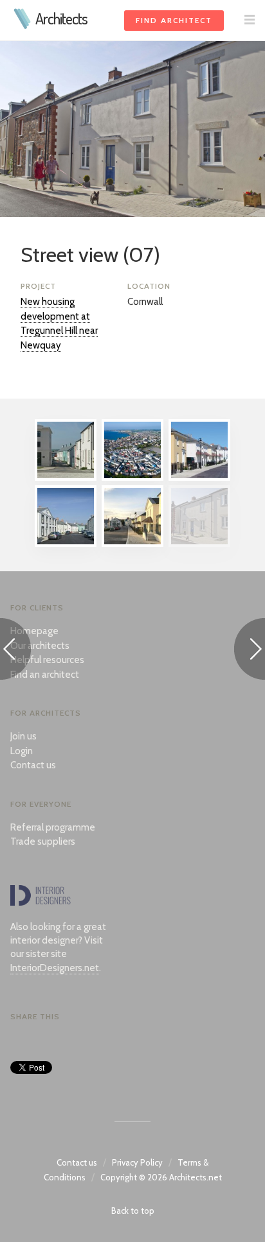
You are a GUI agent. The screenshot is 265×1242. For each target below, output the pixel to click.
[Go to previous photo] (15, 651)
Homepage (34, 631)
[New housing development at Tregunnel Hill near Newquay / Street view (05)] (65, 543)
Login (21, 751)
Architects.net (195, 1177)
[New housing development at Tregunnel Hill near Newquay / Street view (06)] (132, 543)
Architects (61, 18)
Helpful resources (47, 660)
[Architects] (22, 25)
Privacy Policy (137, 1162)
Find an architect (44, 674)
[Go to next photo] (249, 651)
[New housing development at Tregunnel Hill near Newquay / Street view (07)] (199, 543)
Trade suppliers (42, 841)
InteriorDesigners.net (54, 968)
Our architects (39, 645)
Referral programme (52, 827)
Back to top (132, 1210)
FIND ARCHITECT (174, 20)
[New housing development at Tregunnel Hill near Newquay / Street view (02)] (199, 477)
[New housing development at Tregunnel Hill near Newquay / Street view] (65, 477)
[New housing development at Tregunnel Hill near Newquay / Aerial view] (132, 477)
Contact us (33, 765)
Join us (23, 736)
